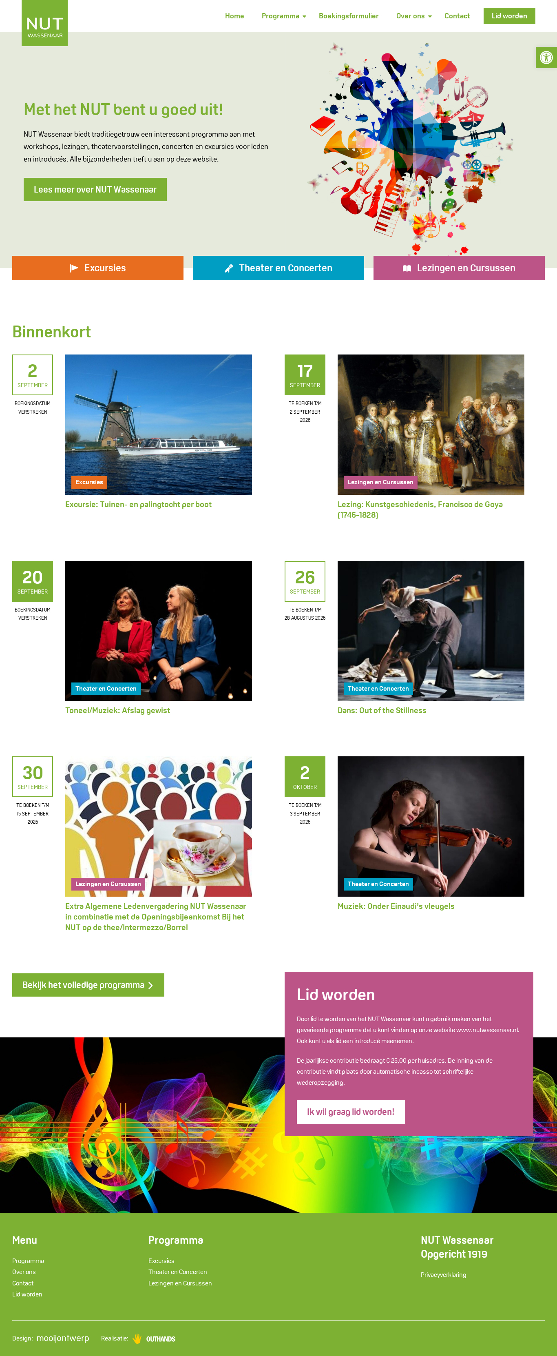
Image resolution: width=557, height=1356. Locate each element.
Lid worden (509, 15)
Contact (457, 15)
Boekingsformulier (349, 15)
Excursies (89, 482)
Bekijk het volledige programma (84, 984)
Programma (280, 15)
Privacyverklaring (443, 1274)
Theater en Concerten (106, 688)
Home (234, 15)
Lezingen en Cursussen (380, 482)
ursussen (466, 267)
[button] (546, 57)
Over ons (410, 15)
